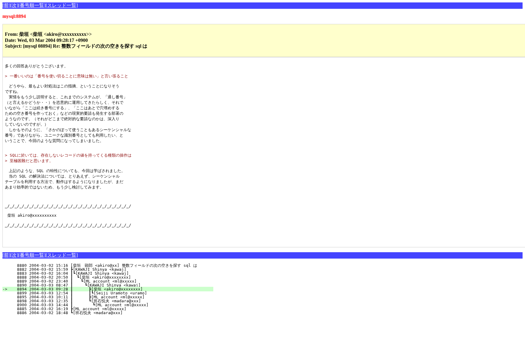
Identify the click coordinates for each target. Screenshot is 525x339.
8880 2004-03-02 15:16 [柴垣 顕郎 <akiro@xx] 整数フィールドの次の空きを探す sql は (107, 265)
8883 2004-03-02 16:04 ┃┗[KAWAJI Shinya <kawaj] (114, 273)
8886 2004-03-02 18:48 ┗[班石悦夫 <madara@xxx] (114, 312)
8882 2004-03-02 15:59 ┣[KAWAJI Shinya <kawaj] (115, 269)
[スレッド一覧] (62, 5)
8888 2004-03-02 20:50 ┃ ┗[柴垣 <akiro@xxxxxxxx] (113, 277)
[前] (6, 5)
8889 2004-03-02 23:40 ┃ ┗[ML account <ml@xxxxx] (113, 281)
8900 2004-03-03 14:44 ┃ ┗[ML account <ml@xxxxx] (112, 305)
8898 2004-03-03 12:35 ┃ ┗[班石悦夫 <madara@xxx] (110, 301)
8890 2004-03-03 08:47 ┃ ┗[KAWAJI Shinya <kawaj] (113, 285)
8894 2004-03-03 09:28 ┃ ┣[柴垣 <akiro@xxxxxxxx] (111, 289)
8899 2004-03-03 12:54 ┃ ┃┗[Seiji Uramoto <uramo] (111, 293)
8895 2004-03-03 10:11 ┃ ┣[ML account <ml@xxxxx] (112, 297)
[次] (14, 5)
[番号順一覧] (32, 5)
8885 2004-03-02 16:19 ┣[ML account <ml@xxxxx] (115, 309)
